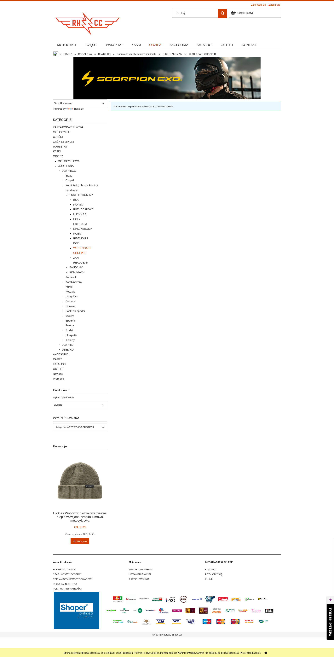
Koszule (70, 291)
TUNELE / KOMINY (81, 194)
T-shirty (70, 339)
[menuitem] (67, 45)
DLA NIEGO (69, 170)
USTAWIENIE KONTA (140, 574)
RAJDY (57, 359)
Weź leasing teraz (330, 622)
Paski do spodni (75, 310)
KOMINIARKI (77, 272)
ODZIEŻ (58, 156)
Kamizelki (71, 277)
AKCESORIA (60, 354)
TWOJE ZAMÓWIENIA (140, 569)
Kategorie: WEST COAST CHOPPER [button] (74, 427)
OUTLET (58, 368)
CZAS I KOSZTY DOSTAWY (67, 574)
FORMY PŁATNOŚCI (64, 569)
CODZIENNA (66, 165)
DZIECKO (68, 349)
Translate (79, 109)
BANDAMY (76, 267)
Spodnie (71, 320)
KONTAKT (210, 569)
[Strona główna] (88, 22)
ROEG (77, 233)
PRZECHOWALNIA (139, 579)
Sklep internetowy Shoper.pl (167, 634)
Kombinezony (74, 281)
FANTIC (78, 204)
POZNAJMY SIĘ (213, 574)
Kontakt (209, 579)
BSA (75, 199)
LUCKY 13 (79, 214)
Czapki (70, 180)
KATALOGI (59, 364)
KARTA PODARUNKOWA (68, 127)
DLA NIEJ (67, 344)
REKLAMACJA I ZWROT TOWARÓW (72, 579)
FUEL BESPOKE (83, 209)
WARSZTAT (60, 146)
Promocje (59, 378)
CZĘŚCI (58, 136)
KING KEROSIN (83, 228)
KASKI (57, 151)
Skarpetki (71, 335)
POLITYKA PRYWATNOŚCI (67, 588)
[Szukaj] (222, 13)
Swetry (70, 315)
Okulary (70, 301)
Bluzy (69, 175)
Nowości (58, 373)
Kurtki (69, 286)
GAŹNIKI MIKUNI (63, 141)
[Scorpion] (167, 78)
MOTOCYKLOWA (68, 161)
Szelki (69, 330)
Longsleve (72, 296)
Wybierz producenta (63, 397)
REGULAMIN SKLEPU (65, 584)
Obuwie (70, 306)
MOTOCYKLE (61, 132)
